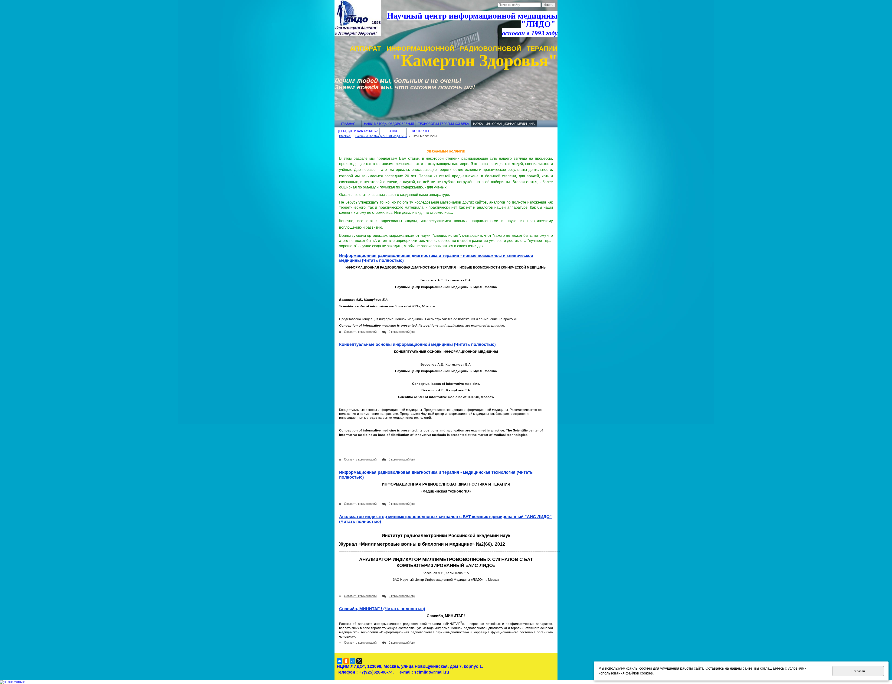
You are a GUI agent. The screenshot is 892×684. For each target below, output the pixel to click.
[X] (359, 661)
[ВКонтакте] (339, 661)
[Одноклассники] (346, 661)
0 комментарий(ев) (402, 332)
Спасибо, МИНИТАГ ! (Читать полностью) (382, 608)
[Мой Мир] (352, 661)
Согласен (858, 671)
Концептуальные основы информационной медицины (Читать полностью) (417, 344)
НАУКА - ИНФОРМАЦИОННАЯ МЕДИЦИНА (381, 136)
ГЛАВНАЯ (345, 136)
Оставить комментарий (360, 332)
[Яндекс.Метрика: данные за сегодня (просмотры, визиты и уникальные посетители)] (12, 682)
